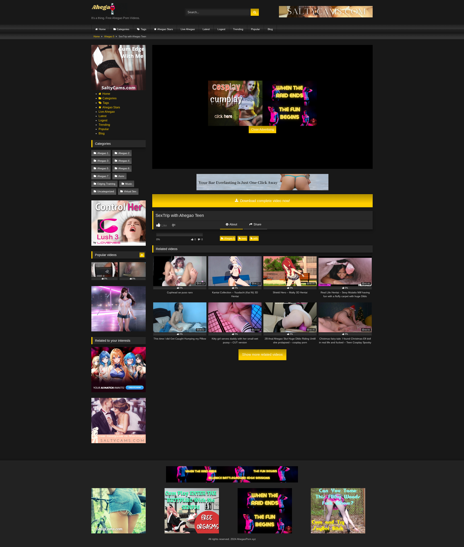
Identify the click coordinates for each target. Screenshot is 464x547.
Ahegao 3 (102, 160)
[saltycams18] (118, 532)
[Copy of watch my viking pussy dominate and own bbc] (232, 481)
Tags (143, 29)
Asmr (121, 176)
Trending (238, 29)
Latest (206, 29)
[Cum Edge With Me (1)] (118, 89)
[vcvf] (118, 244)
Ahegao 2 (123, 153)
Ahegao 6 (123, 168)
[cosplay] (235, 103)
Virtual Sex (130, 191)
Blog (270, 29)
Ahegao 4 (123, 160)
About (233, 224)
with (255, 238)
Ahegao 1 (102, 153)
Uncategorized (105, 191)
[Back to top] (453, 536)
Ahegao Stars (165, 29)
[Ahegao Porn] (109, 9)
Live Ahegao (188, 29)
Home (102, 29)
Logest (221, 29)
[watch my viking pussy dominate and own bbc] (289, 103)
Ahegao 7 (102, 176)
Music (128, 183)
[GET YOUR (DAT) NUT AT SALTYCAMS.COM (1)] (326, 16)
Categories (123, 29)
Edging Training (106, 183)
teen (244, 238)
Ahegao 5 (109, 36)
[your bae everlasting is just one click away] (262, 189)
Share (257, 224)
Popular (255, 29)
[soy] (338, 532)
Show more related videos (262, 354)
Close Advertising (262, 129)
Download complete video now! (264, 201)
